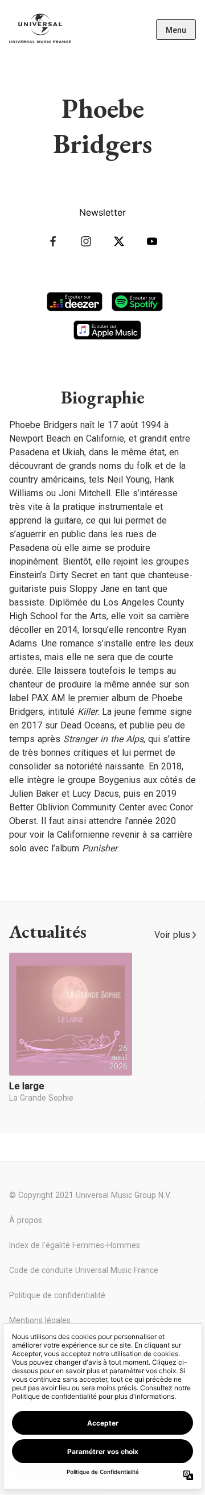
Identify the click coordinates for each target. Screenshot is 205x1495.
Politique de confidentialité (57, 1295)
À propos (25, 1220)
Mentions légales (40, 1320)
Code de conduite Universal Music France (83, 1270)
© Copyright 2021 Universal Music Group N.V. (90, 1195)
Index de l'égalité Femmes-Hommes (74, 1245)
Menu (176, 30)
